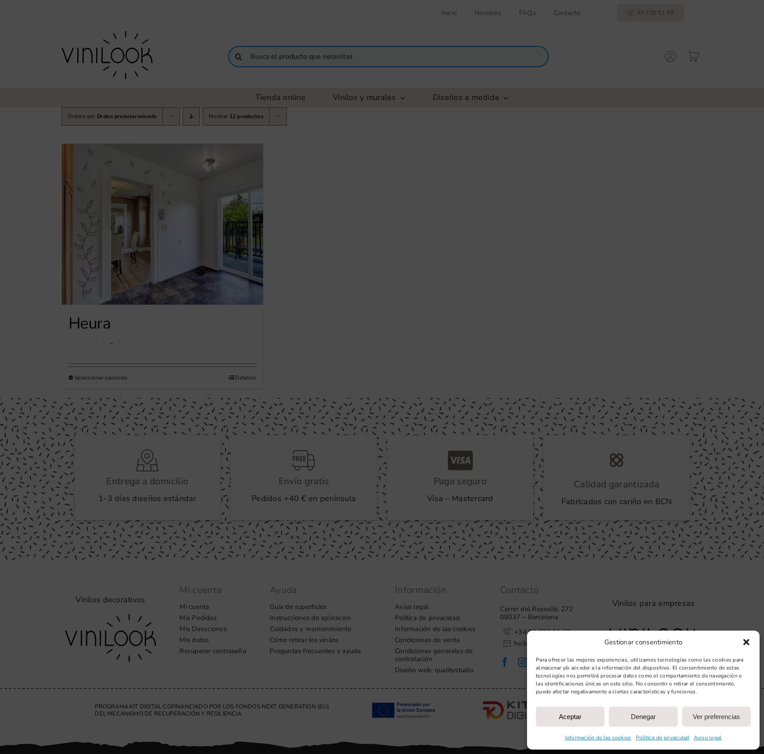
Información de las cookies (598, 737)
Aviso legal (708, 737)
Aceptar (570, 716)
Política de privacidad (662, 737)
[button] (746, 642)
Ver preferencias (716, 716)
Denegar (643, 716)
